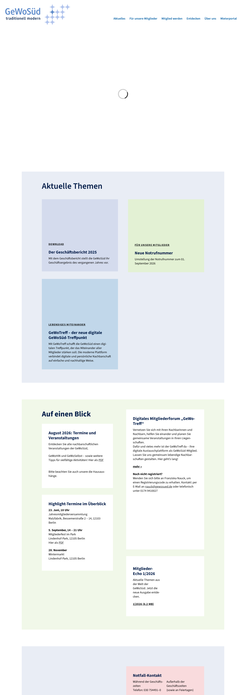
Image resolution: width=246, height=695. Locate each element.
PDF (61, 543)
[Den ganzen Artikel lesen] (80, 235)
